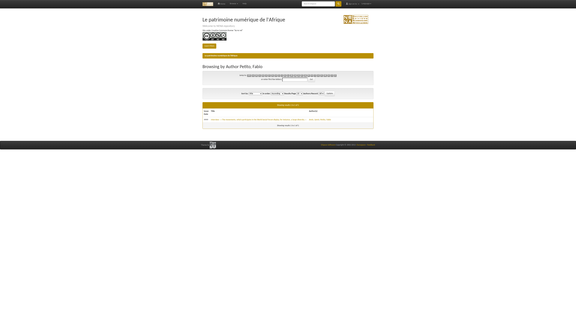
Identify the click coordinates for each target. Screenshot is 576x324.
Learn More (209, 46)
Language (366, 4)
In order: (266, 94)
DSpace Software (328, 145)
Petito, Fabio (325, 120)
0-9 (249, 75)
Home (222, 4)
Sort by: (244, 94)
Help (244, 4)
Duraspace (361, 145)
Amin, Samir (314, 120)
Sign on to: (353, 4)
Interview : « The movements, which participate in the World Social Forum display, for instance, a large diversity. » (258, 120)
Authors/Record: (310, 94)
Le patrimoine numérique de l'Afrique (221, 56)
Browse (233, 4)
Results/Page (290, 94)
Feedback (371, 145)
